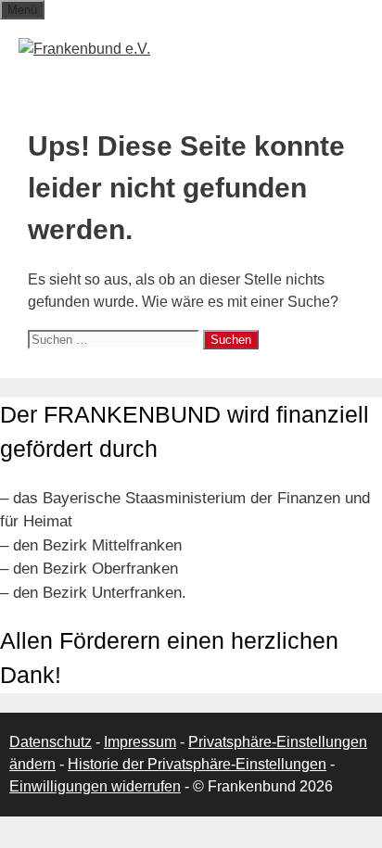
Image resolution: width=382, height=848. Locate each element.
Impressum (140, 742)
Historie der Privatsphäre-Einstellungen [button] (197, 764)
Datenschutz (50, 742)
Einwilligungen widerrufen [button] (95, 786)
